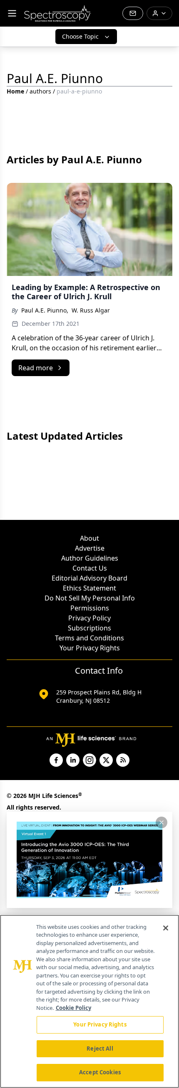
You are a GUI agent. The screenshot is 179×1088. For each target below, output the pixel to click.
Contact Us (89, 568)
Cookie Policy (73, 1008)
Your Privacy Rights (90, 647)
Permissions (89, 608)
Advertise (89, 548)
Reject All (100, 1048)
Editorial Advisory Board (89, 578)
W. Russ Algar (91, 310)
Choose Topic (80, 36)
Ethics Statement (89, 588)
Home (15, 91)
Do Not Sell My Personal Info (90, 598)
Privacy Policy (89, 618)
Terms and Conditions (89, 637)
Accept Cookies (100, 1072)
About (89, 538)
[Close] (166, 928)
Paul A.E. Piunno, (44, 310)
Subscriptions (89, 628)
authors (40, 91)
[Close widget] (161, 822)
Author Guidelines (89, 558)
